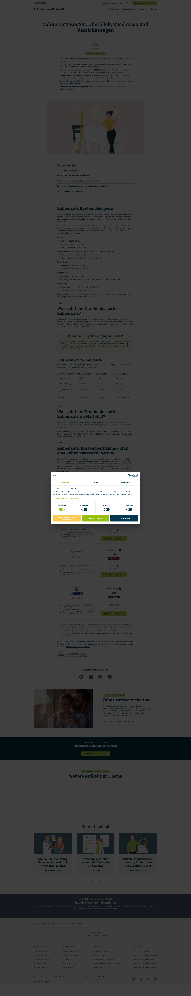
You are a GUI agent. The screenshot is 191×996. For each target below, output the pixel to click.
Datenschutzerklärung (61, 498)
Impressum (75, 498)
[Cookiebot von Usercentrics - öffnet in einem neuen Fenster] (129, 475)
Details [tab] (95, 482)
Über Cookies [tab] (125, 482)
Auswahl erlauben (95, 518)
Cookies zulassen (124, 518)
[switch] (82, 509)
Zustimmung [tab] (65, 482)
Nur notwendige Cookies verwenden (67, 518)
